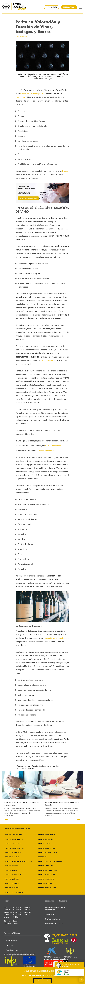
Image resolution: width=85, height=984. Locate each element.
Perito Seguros (12, 883)
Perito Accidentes (13, 835)
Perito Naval (11, 870)
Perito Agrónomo (46, 835)
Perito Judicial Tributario (50, 861)
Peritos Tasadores (53, 445)
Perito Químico (12, 879)
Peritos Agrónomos (46, 450)
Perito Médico (11, 866)
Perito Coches (45, 843)
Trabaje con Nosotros (13, 950)
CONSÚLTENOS (69, 7)
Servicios (9, 945)
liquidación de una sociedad (55, 638)
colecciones (21, 97)
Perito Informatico (47, 852)
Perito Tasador (46, 360)
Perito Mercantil (46, 866)
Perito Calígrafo (13, 843)
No (38, 981)
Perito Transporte (47, 888)
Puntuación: (20, 768)
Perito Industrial (13, 852)
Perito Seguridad (46, 879)
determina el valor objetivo (31, 93)
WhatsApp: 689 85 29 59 (54, 924)
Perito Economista (47, 848)
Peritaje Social (45, 883)
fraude (65, 171)
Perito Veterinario (14, 892)
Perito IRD (43, 857)
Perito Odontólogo (47, 870)
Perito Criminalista (14, 848)
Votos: (30, 768)
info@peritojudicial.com (53, 919)
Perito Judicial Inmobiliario (18, 861)
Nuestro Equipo (11, 940)
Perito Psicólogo (13, 874)
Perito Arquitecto (14, 839)
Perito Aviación (45, 839)
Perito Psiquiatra (46, 874)
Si (47, 981)
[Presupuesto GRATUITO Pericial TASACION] (42, 193)
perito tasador (22, 36)
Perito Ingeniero (13, 857)
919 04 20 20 (49, 914)
